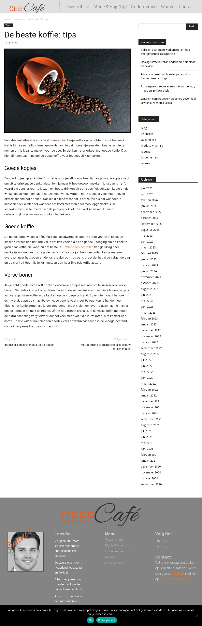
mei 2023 (147, 301)
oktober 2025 (149, 218)
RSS (165, 547)
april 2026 (147, 194)
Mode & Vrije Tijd (152, 145)
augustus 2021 (150, 425)
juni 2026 (146, 188)
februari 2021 (149, 454)
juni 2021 (146, 437)
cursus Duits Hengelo (176, 579)
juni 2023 (146, 295)
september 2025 (151, 224)
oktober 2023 (149, 283)
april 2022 (147, 378)
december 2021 (151, 401)
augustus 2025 (150, 229)
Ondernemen (149, 157)
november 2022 (151, 336)
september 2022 (151, 348)
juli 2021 (146, 431)
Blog (144, 128)
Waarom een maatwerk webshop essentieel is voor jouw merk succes (168, 100)
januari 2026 (149, 206)
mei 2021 (147, 443)
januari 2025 (149, 259)
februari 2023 (149, 318)
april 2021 (147, 449)
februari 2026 (149, 200)
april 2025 (147, 241)
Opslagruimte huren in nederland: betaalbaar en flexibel (168, 64)
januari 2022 (149, 395)
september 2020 (151, 484)
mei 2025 (147, 235)
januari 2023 (149, 324)
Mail (164, 541)
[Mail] (158, 541)
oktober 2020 (149, 478)
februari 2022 (149, 389)
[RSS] (158, 547)
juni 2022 (146, 366)
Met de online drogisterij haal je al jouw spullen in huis (106, 347)
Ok (91, 620)
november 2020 (151, 472)
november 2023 (151, 277)
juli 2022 (146, 360)
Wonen (19, 19)
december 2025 (151, 212)
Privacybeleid (106, 620)
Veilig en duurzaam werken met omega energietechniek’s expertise (165, 51)
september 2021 (151, 419)
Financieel (147, 134)
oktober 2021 (149, 413)
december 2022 (151, 330)
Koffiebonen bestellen (78, 247)
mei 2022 (147, 372)
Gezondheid (148, 140)
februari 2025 (149, 253)
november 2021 (151, 407)
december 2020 (151, 466)
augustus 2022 (150, 354)
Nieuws (145, 151)
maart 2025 (148, 247)
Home (7, 19)
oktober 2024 (149, 265)
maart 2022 (148, 383)
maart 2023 (148, 312)
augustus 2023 (150, 289)
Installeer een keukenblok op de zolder (29, 345)
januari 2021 (149, 460)
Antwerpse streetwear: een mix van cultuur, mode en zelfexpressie (168, 88)
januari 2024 (149, 271)
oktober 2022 (149, 342)
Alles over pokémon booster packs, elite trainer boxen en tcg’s (165, 76)
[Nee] (197, 616)
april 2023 (147, 306)
